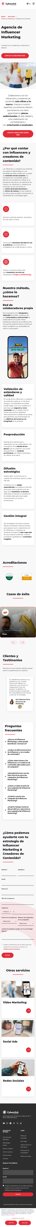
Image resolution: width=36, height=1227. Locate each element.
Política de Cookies (10, 1214)
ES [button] (30, 4)
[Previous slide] (14, 642)
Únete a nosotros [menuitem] (8, 1152)
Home (3, 16)
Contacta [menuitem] (5, 1158)
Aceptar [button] (11, 1222)
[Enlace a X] (17, 1123)
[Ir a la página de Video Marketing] (28, 1010)
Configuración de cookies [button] (18, 1218)
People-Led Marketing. (22, 275)
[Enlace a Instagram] (7, 1123)
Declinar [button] (24, 1222)
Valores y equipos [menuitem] (8, 1148)
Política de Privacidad (11, 949)
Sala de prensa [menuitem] (7, 1155)
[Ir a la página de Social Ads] (28, 1049)
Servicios (11, 16)
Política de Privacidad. (13, 1190)
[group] (18, 622)
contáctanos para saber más (18, 134)
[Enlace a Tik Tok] (21, 1123)
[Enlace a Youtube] (4, 1123)
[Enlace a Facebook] (14, 1123)
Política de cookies (26, 1156)
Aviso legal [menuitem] (24, 1141)
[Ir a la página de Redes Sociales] (28, 1089)
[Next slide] (22, 642)
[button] (34, 4)
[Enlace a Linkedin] (10, 1123)
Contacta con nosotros (15, 56)
